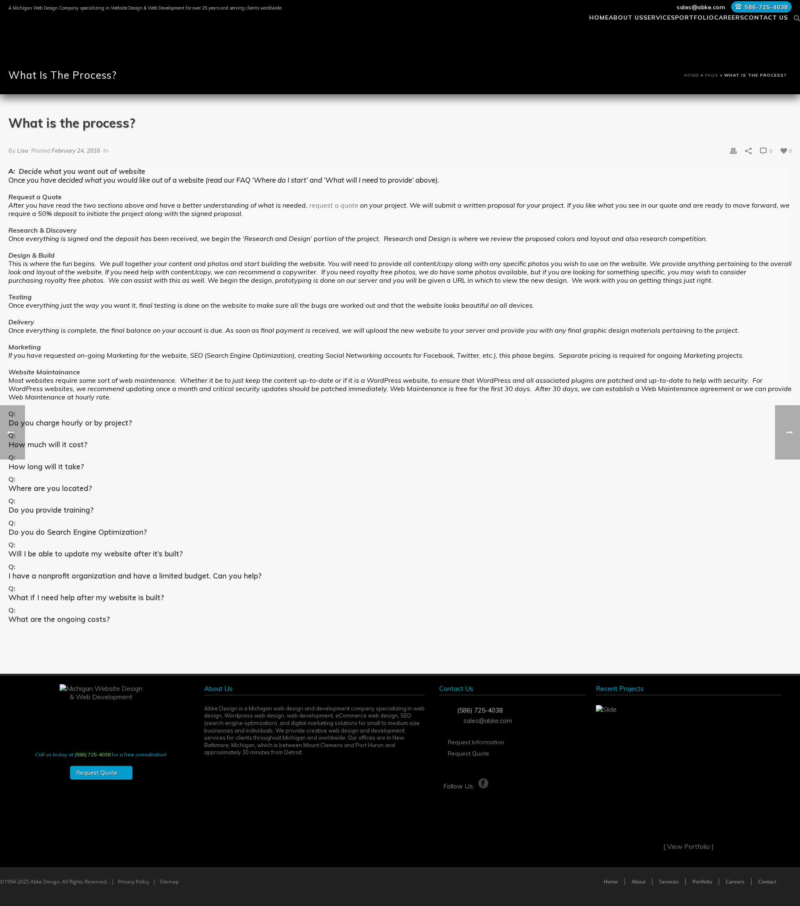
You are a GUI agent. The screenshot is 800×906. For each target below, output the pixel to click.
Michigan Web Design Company (46, 8)
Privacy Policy (133, 881)
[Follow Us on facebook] (463, 784)
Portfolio (694, 16)
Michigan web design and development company (312, 708)
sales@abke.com (701, 7)
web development (310, 715)
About (638, 881)
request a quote (334, 205)
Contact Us (766, 16)
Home (599, 16)
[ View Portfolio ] (688, 846)
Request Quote (468, 753)
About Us (626, 16)
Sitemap (169, 881)
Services (659, 16)
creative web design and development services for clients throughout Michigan (304, 734)
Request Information (476, 742)
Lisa (22, 150)
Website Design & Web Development (148, 8)
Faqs (711, 75)
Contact (767, 881)
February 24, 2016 (76, 150)
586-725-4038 (766, 7)
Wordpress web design (254, 715)
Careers (729, 16)
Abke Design (45, 881)
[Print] (733, 150)
